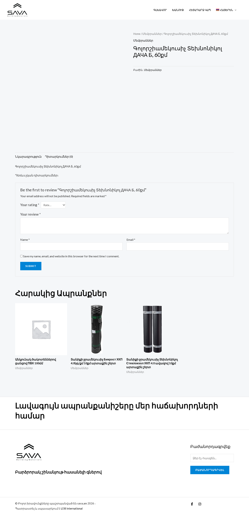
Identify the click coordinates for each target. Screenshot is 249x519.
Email (131, 239)
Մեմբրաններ (152, 33)
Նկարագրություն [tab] (28, 156)
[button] (234, 9)
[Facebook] (192, 504)
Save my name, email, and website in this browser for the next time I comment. (71, 256)
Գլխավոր (160, 9)
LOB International (72, 508)
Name (25, 239)
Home (136, 33)
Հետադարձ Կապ (200, 9)
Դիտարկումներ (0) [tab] (59, 156)
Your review (30, 214)
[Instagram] (199, 504)
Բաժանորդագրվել (209, 469)
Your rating (29, 205)
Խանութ (178, 9)
